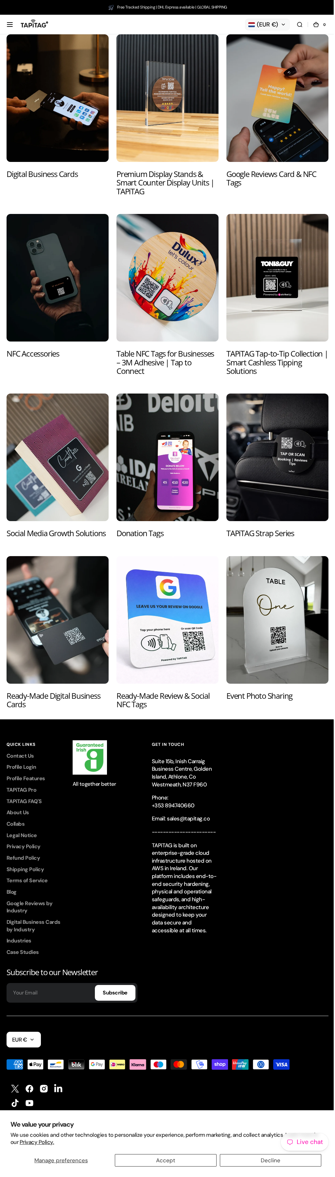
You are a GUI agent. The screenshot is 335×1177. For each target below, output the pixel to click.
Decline (266, 1160)
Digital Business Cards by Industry (34, 917)
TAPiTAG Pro (21, 781)
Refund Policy (23, 849)
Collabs (16, 815)
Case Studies (23, 943)
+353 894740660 (173, 797)
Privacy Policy (24, 838)
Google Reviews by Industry (29, 899)
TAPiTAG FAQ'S (24, 793)
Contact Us (20, 747)
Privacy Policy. (37, 1142)
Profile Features (26, 770)
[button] (10, 24)
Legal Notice (22, 827)
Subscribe (115, 984)
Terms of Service (27, 872)
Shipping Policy (25, 861)
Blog (12, 883)
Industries (19, 932)
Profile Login (21, 758)
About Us (18, 804)
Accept (163, 1160)
